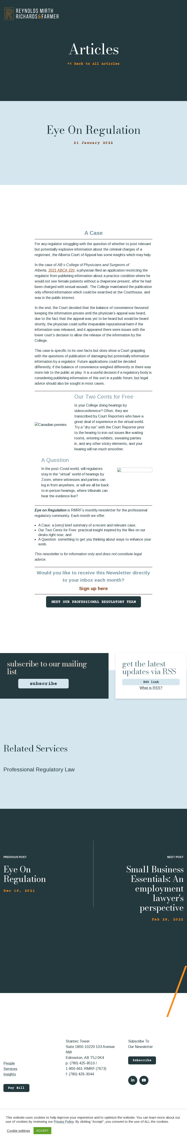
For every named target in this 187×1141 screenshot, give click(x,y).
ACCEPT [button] (42, 1130)
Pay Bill (16, 1088)
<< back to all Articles (93, 64)
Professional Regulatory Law (39, 769)
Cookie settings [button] (18, 1131)
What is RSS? (151, 688)
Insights (9, 1074)
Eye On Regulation (24, 874)
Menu (75, 13)
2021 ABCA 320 (61, 270)
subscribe (43, 684)
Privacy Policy (64, 1121)
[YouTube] (143, 1080)
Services (10, 1069)
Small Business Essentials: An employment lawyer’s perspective (155, 888)
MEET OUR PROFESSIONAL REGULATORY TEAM (93, 602)
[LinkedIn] (132, 1080)
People (9, 1063)
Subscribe (142, 1060)
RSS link (151, 682)
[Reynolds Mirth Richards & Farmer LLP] (32, 13)
